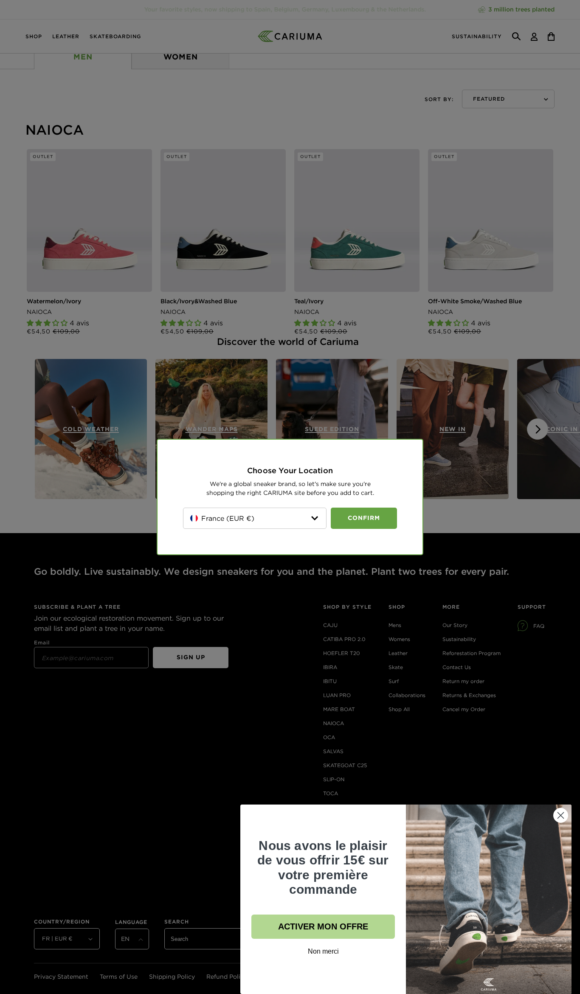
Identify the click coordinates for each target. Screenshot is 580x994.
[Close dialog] (560, 815)
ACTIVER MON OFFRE (323, 926)
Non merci (323, 951)
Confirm (364, 518)
